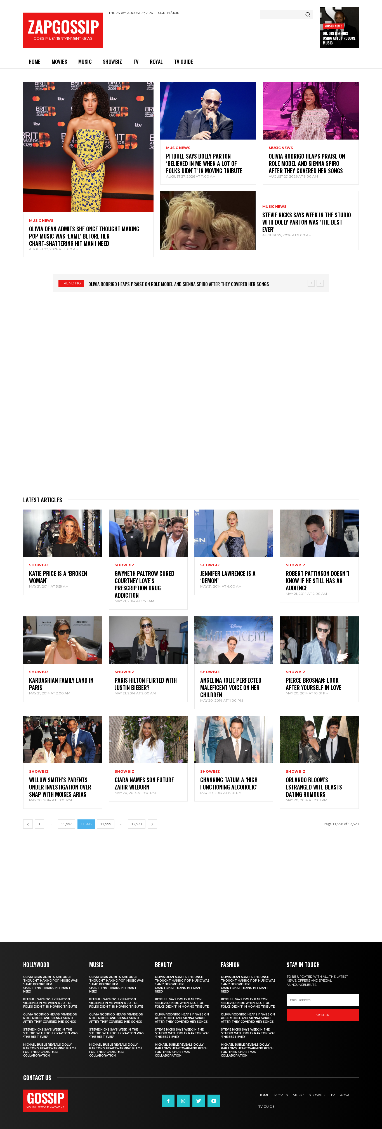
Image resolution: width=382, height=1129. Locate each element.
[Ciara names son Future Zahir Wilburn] (148, 739)
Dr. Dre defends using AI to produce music (339, 38)
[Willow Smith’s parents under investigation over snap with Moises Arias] (62, 739)
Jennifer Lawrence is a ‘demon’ (228, 577)
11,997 (66, 824)
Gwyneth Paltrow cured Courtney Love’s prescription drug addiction (144, 584)
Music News (333, 25)
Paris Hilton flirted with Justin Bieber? (146, 684)
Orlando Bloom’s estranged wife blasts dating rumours (314, 787)
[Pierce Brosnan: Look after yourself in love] (319, 640)
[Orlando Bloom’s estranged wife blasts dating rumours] (319, 739)
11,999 (105, 824)
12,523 (136, 824)
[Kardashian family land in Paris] (62, 640)
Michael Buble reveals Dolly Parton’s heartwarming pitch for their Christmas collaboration (49, 1050)
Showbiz (39, 565)
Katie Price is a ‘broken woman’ (58, 577)
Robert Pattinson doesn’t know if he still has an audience (318, 580)
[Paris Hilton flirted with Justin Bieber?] (148, 640)
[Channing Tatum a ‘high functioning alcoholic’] (233, 739)
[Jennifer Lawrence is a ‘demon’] (233, 533)
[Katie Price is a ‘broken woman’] (62, 533)
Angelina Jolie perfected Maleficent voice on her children (230, 687)
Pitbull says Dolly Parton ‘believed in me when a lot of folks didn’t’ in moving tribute (204, 163)
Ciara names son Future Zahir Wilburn (144, 783)
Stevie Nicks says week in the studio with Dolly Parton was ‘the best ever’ (306, 222)
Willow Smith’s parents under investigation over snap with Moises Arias (60, 787)
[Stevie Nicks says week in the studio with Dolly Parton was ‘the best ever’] (208, 220)
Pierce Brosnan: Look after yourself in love (313, 684)
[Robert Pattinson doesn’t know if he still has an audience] (319, 533)
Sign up (322, 1015)
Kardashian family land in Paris (61, 684)
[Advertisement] (211, 33)
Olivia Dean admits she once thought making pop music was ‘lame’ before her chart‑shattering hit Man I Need (84, 236)
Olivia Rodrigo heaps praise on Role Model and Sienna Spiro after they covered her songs (307, 163)
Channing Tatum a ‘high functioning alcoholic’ (229, 783)
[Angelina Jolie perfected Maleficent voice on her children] (233, 640)
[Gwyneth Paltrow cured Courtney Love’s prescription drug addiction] (148, 533)
